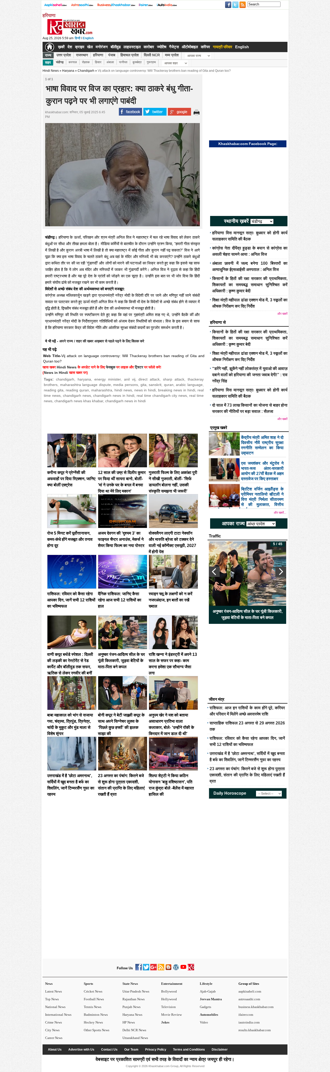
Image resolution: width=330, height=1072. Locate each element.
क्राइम (79, 47)
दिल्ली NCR (152, 55)
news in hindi (145, 390)
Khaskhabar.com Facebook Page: (247, 144)
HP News (128, 1022)
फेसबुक (110, 367)
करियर (205, 47)
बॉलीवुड (116, 47)
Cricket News (93, 991)
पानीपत (123, 62)
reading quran (77, 390)
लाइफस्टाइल (132, 47)
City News (52, 1030)
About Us (55, 1049)
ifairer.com (245, 1015)
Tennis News (92, 1007)
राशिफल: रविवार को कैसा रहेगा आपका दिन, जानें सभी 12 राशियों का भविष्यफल (71, 600)
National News (55, 1007)
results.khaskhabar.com (254, 1030)
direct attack (149, 379)
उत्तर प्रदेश (63, 55)
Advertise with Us (81, 1049)
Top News (52, 999)
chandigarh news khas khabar (78, 401)
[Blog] (168, 969)
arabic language (189, 385)
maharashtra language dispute (85, 385)
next (280, 572)
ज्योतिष (161, 47)
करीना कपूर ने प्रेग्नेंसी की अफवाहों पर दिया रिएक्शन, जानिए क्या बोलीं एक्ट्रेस (71, 478)
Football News (94, 999)
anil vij (129, 379)
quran (169, 385)
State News (130, 984)
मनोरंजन (102, 47)
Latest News (53, 991)
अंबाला (110, 62)
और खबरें (282, 314)
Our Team (131, 1049)
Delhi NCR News (134, 1030)
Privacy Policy (155, 1049)
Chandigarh (86, 70)
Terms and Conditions (189, 1049)
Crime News (53, 1022)
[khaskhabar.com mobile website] (191, 969)
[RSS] (161, 969)
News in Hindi (56, 372)
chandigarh (65, 379)
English (88, 38)
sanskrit (155, 385)
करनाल (73, 62)
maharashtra (101, 390)
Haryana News (132, 1015)
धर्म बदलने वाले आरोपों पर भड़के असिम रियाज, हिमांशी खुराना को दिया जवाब (247, 614)
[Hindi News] (70, 33)
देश (70, 47)
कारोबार (149, 47)
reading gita (53, 390)
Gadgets (205, 1007)
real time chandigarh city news (162, 395)
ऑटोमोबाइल (190, 47)
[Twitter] (146, 969)
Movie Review (171, 1015)
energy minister (107, 379)
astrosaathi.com (249, 999)
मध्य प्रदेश (172, 55)
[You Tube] (183, 969)
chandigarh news (77, 395)
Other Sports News (96, 1030)
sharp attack (173, 379)
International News (58, 1015)
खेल (90, 47)
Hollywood (169, 999)
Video (204, 1022)
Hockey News (93, 1022)
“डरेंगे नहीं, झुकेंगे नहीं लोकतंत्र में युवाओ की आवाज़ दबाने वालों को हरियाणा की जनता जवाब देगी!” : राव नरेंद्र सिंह (249, 374)
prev (214, 572)
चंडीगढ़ (59, 62)
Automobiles (209, 1015)
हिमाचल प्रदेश (129, 55)
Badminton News (96, 1015)
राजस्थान (82, 55)
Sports (88, 984)
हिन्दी (77, 38)
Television (168, 1007)
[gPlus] (153, 969)
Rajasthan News (133, 999)
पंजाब (111, 55)
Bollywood (169, 991)
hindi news (123, 390)
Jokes (165, 1022)
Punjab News (131, 1007)
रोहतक (86, 62)
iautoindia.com (249, 1022)
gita (143, 385)
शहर (48, 62)
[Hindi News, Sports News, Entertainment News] (50, 47)
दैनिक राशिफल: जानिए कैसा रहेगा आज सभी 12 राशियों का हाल (119, 600)
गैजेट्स (174, 47)
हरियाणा (98, 55)
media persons (125, 385)
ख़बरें (61, 47)
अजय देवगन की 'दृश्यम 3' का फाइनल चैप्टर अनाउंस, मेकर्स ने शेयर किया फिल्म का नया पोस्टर (121, 539)
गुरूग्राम (151, 62)
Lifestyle (206, 984)
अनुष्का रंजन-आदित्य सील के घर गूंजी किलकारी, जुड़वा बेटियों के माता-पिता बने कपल (121, 660)
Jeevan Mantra (211, 999)
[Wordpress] (176, 969)
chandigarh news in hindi (113, 395)
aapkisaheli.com (249, 991)
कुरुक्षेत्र (137, 62)
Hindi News (51, 70)
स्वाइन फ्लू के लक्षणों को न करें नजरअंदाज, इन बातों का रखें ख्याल (170, 600)
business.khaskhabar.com (256, 1007)
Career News (53, 1038)
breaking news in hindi (176, 390)
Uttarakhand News (135, 1038)
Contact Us (109, 1049)
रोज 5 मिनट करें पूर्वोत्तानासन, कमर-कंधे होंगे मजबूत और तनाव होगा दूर (70, 539)
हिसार (98, 62)
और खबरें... (280, 512)
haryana (84, 379)
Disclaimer (220, 1049)
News (49, 984)
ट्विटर (139, 367)
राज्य (48, 55)
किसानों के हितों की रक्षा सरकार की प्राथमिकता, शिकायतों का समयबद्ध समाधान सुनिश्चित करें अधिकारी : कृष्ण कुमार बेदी (249, 284)
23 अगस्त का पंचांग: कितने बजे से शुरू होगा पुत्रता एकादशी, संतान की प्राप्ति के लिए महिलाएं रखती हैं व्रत (247, 775)
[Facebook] (138, 969)
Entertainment (171, 984)
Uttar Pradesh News (135, 991)
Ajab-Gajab (208, 991)
